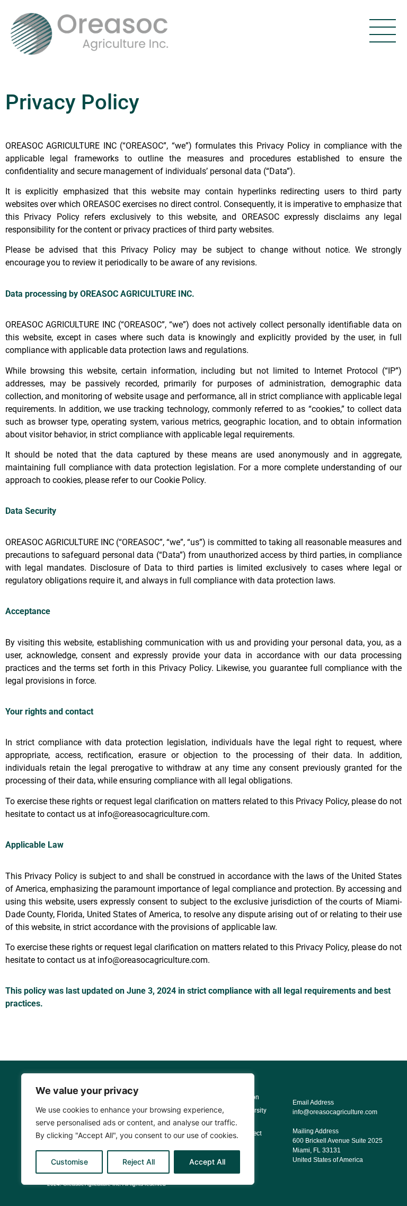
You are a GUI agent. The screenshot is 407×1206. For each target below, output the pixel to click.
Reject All (138, 1161)
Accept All (207, 1161)
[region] (137, 1129)
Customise (69, 1161)
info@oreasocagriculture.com (335, 1112)
